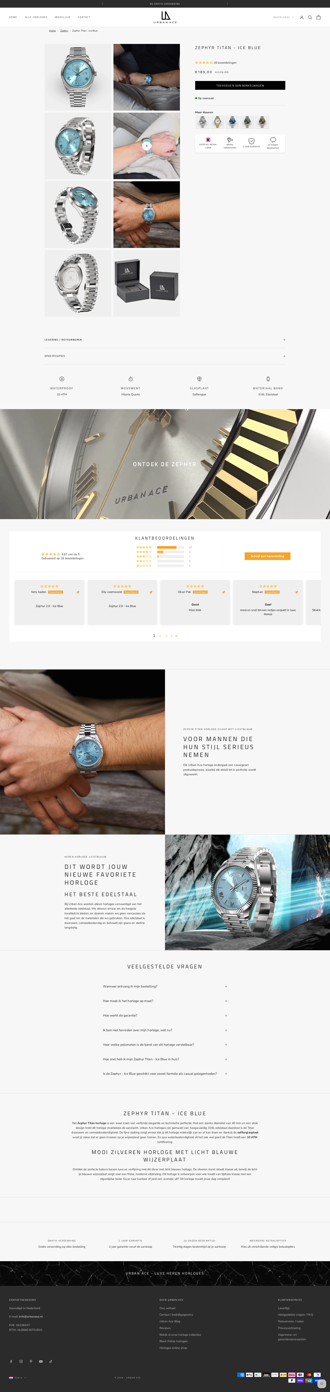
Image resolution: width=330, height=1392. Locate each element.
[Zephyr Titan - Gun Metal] (202, 122)
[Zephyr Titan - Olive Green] (247, 122)
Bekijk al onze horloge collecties (180, 1335)
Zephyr (64, 30)
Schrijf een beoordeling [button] (267, 556)
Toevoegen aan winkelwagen (240, 85)
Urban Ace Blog (169, 1321)
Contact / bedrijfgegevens (176, 1315)
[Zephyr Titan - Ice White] (217, 122)
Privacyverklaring (289, 1328)
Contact (84, 17)
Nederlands (281, 17)
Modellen (62, 17)
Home (13, 17)
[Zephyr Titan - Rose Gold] (262, 122)
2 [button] (160, 636)
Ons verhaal (167, 1308)
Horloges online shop (173, 1348)
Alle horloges (36, 17)
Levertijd (283, 1308)
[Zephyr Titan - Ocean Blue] (232, 122)
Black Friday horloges (173, 1341)
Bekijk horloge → (30, 1370)
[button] (204, 63)
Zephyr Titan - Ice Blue (85, 30)
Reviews (165, 1328)
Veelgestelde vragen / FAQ (295, 1315)
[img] (49, 586)
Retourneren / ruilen (291, 1321)
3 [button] (166, 636)
